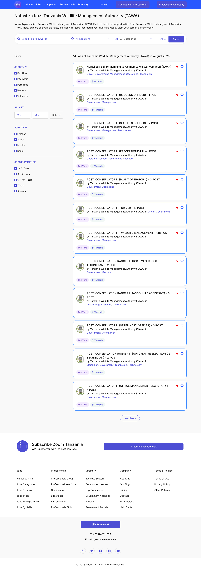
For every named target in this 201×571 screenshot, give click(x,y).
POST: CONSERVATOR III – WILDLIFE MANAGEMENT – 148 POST (128, 232)
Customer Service (97, 158)
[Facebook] (109, 551)
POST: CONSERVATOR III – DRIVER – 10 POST (115, 207)
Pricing (104, 4)
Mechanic (107, 272)
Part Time (22, 84)
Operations (132, 73)
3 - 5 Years (23, 174)
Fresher (21, 133)
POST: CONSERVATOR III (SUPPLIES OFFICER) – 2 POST (122, 123)
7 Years (21, 185)
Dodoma (98, 81)
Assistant (106, 304)
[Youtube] (118, 551)
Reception (128, 158)
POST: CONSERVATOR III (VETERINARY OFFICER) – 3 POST (125, 325)
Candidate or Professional (132, 4)
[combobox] (136, 39)
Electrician (92, 364)
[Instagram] (83, 551)
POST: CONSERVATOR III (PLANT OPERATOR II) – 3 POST (123, 179)
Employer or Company (171, 4)
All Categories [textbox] (128, 38)
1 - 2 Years (23, 168)
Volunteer (22, 96)
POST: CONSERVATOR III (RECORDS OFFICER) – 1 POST (122, 94)
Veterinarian (108, 332)
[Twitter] (92, 551)
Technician (146, 73)
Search (176, 39)
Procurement (125, 130)
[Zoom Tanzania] (17, 4)
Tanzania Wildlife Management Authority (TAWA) (117, 70)
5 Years (21, 191)
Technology (135, 364)
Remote (21, 90)
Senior (20, 150)
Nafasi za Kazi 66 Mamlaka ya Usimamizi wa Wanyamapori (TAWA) (129, 66)
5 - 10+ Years (24, 179)
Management (117, 73)
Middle (21, 145)
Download (103, 524)
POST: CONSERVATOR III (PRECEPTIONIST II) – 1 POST (122, 151)
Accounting (93, 304)
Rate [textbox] (54, 115)
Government (102, 73)
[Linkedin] (100, 551)
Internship (22, 78)
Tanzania (98, 109)
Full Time (22, 73)
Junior (20, 139)
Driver (90, 73)
